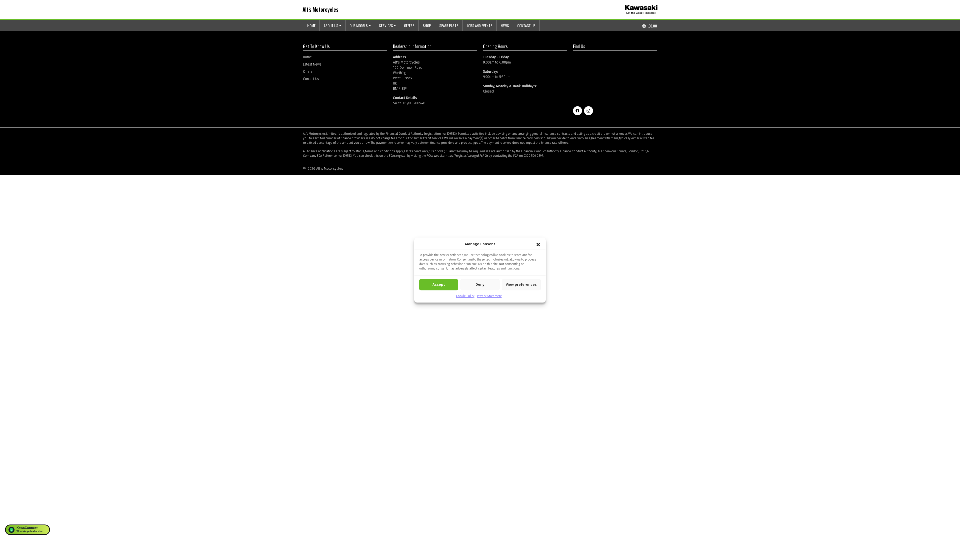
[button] (538, 244)
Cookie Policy (465, 296)
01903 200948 (414, 103)
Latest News (312, 64)
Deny (480, 284)
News (505, 25)
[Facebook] (577, 110)
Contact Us (526, 25)
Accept (438, 284)
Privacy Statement (489, 296)
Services (386, 25)
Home (311, 25)
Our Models (359, 25)
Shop (427, 25)
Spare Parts (448, 25)
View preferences (521, 284)
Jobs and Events (479, 25)
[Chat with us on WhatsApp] (27, 529)
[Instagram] (588, 110)
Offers (409, 25)
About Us (331, 25)
